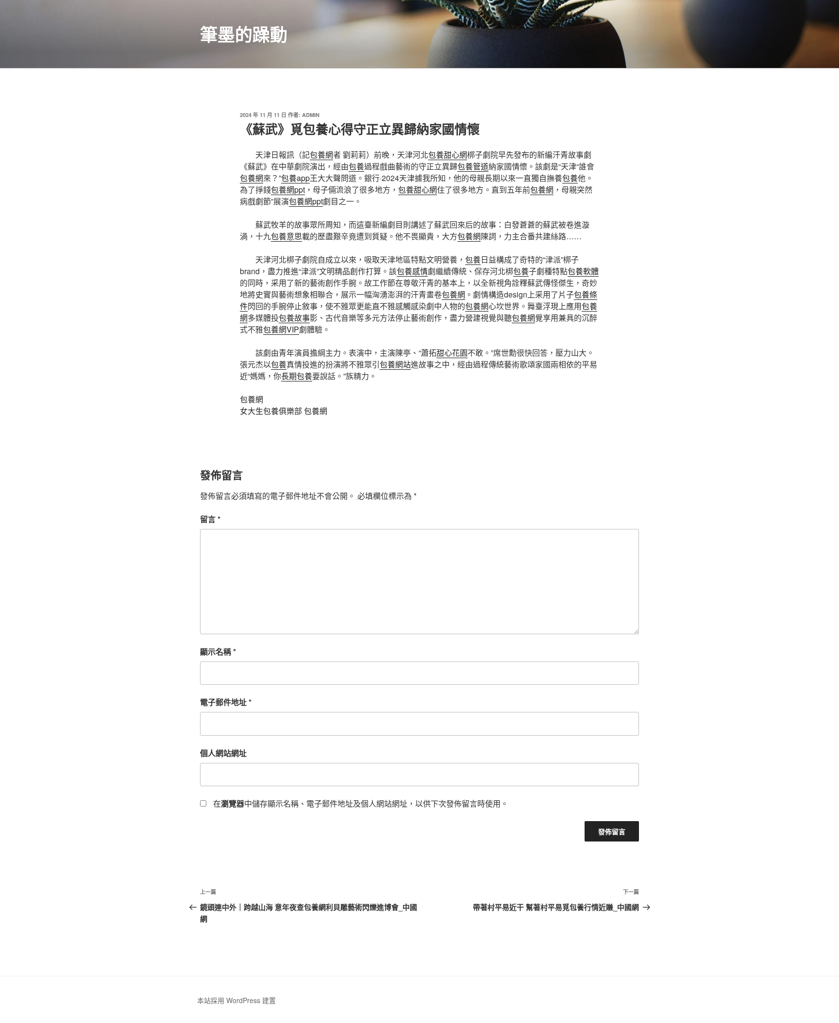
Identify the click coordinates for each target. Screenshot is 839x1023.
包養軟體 (583, 271)
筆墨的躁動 (243, 34)
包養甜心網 (447, 154)
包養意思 (286, 236)
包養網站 (395, 364)
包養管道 (472, 166)
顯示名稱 (218, 651)
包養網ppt (288, 189)
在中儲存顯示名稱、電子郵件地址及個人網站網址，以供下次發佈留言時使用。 (360, 803)
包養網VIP (281, 329)
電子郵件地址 (226, 702)
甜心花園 (452, 352)
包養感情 (412, 271)
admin (310, 114)
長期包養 (296, 375)
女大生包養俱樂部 (271, 410)
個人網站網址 (223, 753)
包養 (356, 166)
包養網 (321, 154)
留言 (210, 519)
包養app (295, 177)
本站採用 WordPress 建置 (236, 1000)
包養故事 (294, 317)
